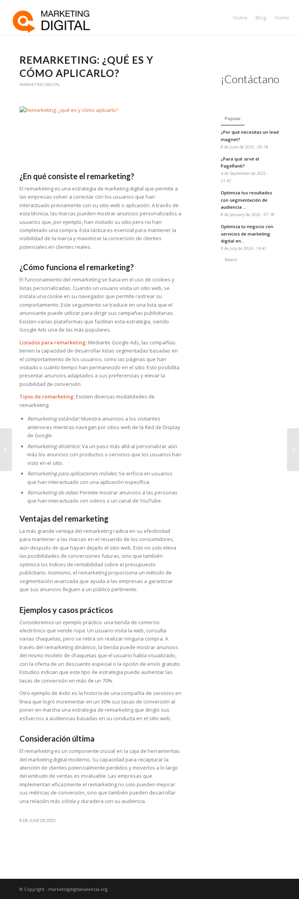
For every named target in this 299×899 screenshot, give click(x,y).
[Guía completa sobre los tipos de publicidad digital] (293, 449)
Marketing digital (39, 84)
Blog (261, 17)
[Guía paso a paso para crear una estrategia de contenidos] (6, 449)
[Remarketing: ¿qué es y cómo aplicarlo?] (100, 137)
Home (240, 17)
